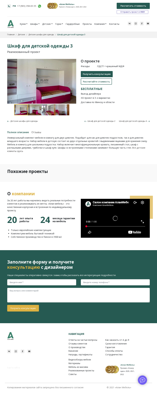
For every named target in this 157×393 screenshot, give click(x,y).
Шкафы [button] (34, 23)
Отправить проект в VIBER (132, 12)
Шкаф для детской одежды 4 (133, 121)
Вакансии (73, 350)
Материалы (74, 363)
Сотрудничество (114, 354)
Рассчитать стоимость (133, 5)
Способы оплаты (114, 350)
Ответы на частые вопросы (83, 339)
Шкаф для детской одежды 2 (101, 121)
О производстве (77, 347)
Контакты (114, 23)
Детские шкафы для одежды (23, 121)
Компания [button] (99, 23)
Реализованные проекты (81, 370)
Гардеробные (73, 23)
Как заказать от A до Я (117, 339)
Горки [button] (58, 23)
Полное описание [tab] (18, 132)
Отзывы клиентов (78, 343)
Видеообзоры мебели (80, 359)
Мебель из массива (78, 366)
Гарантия (110, 347)
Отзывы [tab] (36, 132)
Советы (73, 374)
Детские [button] (46, 23)
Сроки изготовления (116, 343)
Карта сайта (13, 367)
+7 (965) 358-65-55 (26, 5)
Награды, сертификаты (80, 354)
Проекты (87, 23)
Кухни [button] (23, 23)
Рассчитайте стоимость (96, 81)
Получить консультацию (97, 74)
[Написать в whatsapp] (39, 6)
